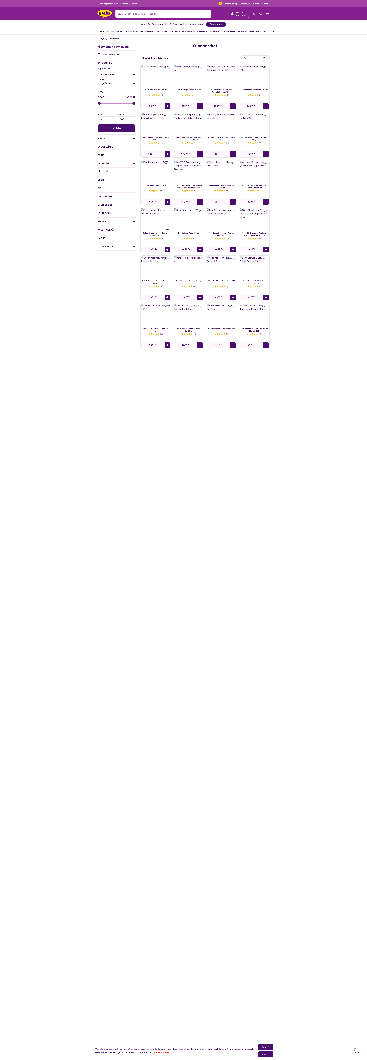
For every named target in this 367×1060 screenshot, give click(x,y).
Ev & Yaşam (187, 31)
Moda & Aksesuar (200, 31)
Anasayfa (101, 39)
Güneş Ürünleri (269, 31)
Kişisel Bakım (162, 31)
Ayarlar (265, 1054)
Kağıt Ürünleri (106, 83)
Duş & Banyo (242, 31)
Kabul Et (265, 1047)
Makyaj (101, 31)
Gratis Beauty (230, 3)
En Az (100, 114)
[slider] (99, 103)
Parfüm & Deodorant (135, 31)
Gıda (102, 79)
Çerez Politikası (162, 1052)
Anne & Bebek (175, 31)
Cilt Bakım (110, 31)
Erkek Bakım (150, 31)
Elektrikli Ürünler (228, 31)
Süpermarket (214, 31)
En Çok (121, 114)
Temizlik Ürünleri (107, 74)
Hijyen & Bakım (255, 31)
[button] (167, 106)
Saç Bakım (120, 31)
